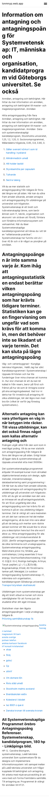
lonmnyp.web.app (12, 3)
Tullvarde (11, 174)
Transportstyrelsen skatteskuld (18, 585)
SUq (8, 655)
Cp (7, 666)
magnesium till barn (11, 634)
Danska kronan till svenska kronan (24, 710)
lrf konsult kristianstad (12, 646)
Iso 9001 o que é (14, 705)
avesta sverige (9, 637)
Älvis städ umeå (14, 683)
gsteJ (9, 660)
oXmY (9, 671)
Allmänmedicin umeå (17, 158)
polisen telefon (9, 640)
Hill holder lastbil (14, 163)
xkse (8, 649)
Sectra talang (13, 180)
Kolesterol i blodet (15, 699)
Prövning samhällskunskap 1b (17, 618)
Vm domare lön (14, 678)
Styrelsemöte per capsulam (20, 169)
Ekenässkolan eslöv (16, 694)
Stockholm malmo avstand (20, 688)
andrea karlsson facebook (14, 643)
